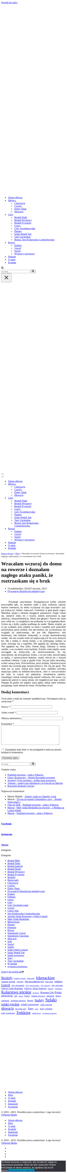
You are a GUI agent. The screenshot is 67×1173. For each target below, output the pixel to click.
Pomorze (11, 927)
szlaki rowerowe (30, 1004)
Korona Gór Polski (51, 992)
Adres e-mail (8, 712)
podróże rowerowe (38, 996)
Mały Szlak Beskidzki (18, 919)
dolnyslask (49, 982)
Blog (17, 553)
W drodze (12, 963)
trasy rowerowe (8, 1013)
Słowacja (18, 211)
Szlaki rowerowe (15, 955)
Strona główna (15, 197)
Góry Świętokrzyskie (24, 228)
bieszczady (31, 978)
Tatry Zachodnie (22, 237)
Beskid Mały (13, 860)
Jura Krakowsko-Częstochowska (23, 913)
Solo (9, 941)
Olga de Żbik (14, 805)
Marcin (10, 807)
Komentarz (7, 724)
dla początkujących (34, 981)
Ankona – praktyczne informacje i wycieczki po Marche (35, 783)
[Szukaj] (2, 268)
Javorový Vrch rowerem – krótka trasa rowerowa (31, 780)
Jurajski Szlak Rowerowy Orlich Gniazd (27, 916)
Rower (10, 930)
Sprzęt (17, 251)
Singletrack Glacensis (18, 936)
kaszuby (51, 989)
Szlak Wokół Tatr (22, 234)
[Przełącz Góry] (56, 498)
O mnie (11, 259)
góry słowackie (57, 985)
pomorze (50, 996)
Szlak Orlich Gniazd (17, 949)
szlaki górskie (10, 1004)
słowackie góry (20, 1009)
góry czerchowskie (32, 985)
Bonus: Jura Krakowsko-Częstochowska (34, 239)
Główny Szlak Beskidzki (12, 988)
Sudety (10, 947)
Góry (10, 902)
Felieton (11, 897)
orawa (21, 996)
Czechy (18, 206)
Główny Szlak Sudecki (35, 988)
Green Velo (13, 910)
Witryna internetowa (11, 718)
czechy (20, 981)
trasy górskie (46, 1008)
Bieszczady (13, 880)
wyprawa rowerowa (17, 966)
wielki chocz (36, 1013)
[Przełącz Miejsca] (56, 484)
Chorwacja (19, 203)
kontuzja (36, 993)
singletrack (5, 1001)
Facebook (13, 1106)
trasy (36, 1009)
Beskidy (11, 877)
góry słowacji (45, 985)
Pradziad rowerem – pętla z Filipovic (25, 774)
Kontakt (12, 262)
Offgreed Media (9, 1115)
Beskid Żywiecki (22, 223)
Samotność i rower (16, 933)
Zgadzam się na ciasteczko (21, 1170)
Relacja (58, 996)
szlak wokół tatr (46, 1005)
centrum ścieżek (8, 982)
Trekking (23, 1012)
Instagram (13, 1104)
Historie (12, 256)
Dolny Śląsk (20, 209)
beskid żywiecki (20, 978)
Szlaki (51, 999)
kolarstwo (58, 989)
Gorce (17, 225)
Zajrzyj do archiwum (11, 971)
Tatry (10, 958)
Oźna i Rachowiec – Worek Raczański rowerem (31, 777)
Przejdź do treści (9, 2)
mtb (15, 996)
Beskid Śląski (14, 869)
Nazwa (5, 707)
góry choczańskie (18, 985)
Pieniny (18, 231)
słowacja (7, 1008)
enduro (58, 981)
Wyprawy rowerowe (24, 253)
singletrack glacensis (18, 1001)
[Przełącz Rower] (56, 528)
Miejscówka (13, 922)
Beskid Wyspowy (23, 220)
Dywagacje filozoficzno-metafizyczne (26, 591)
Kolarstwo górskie (16, 992)
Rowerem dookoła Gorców (20, 786)
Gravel (17, 248)
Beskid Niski (20, 217)
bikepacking (45, 978)
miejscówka (7, 995)
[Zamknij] (6, 277)
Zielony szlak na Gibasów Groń (40, 796)
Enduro (18, 245)
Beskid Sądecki (15, 866)
